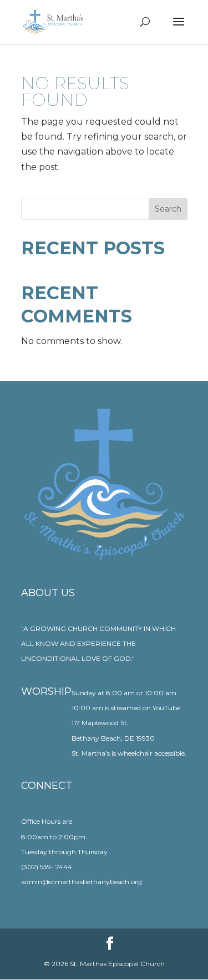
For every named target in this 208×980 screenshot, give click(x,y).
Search (168, 209)
